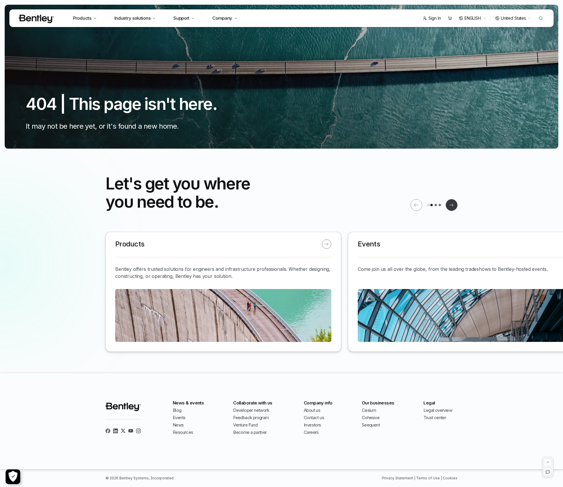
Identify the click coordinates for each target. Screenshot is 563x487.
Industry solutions (132, 18)
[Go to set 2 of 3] (436, 205)
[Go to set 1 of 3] (430, 205)
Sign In (434, 18)
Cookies (450, 478)
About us (312, 410)
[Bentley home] (36, 19)
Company (222, 18)
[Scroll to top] (548, 462)
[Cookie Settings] (13, 476)
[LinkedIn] (115, 431)
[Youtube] (130, 431)
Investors (312, 424)
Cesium (369, 410)
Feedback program (251, 417)
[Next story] (451, 205)
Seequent (371, 424)
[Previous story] (416, 205)
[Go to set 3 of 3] (440, 205)
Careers (311, 432)
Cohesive (370, 417)
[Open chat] (548, 472)
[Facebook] (108, 431)
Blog (177, 410)
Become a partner (250, 432)
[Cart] (449, 18)
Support (181, 18)
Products (82, 18)
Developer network (251, 410)
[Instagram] (138, 431)
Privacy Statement (398, 478)
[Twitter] (123, 431)
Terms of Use (428, 478)
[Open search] (540, 18)
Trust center (434, 417)
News (178, 424)
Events (179, 417)
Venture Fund (245, 424)
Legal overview (437, 410)
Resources (183, 432)
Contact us (314, 417)
